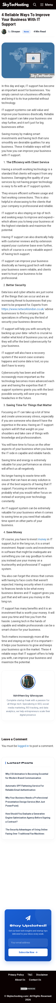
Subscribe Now (26, 952)
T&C (30, 974)
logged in (23, 746)
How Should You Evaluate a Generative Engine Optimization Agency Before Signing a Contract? (27, 818)
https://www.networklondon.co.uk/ (23, 309)
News (26, 31)
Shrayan (15, 31)
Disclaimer (42, 974)
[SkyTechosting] (16, 4)
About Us (20, 979)
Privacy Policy (16, 974)
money (42, 539)
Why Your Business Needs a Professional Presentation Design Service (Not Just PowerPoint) (26, 801)
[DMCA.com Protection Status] (28, 989)
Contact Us (35, 979)
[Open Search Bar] (34, 4)
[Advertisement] (28, 875)
